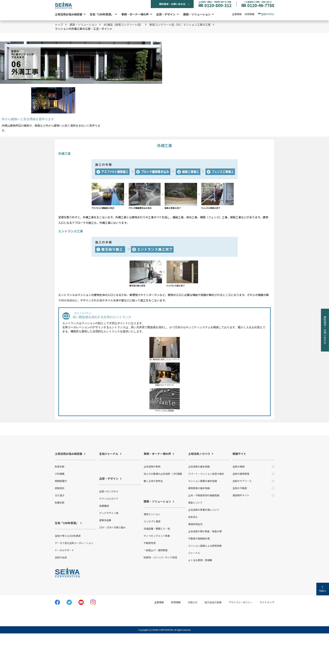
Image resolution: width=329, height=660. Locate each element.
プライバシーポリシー (241, 602)
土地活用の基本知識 (199, 466)
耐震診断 (59, 502)
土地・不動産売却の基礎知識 (203, 495)
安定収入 (193, 517)
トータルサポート (64, 550)
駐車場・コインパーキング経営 (160, 557)
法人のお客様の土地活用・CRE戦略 (163, 473)
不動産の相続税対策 (199, 538)
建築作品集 (105, 520)
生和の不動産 (240, 488)
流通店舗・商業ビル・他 (157, 528)
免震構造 (104, 505)
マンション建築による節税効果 (205, 545)
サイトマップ (267, 602)
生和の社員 (61, 557)
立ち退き (59, 495)
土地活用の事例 (152, 466)
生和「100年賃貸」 (102, 14)
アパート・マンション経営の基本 (206, 473)
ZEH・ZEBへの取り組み (112, 527)
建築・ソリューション (197, 14)
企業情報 (237, 14)
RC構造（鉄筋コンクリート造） (123, 24)
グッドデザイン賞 (108, 513)
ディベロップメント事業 (157, 535)
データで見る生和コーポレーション (74, 543)
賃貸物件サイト (241, 495)
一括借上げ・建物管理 (156, 550)
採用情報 (249, 14)
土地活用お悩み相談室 (68, 14)
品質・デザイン (165, 14)
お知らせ (192, 602)
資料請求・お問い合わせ (172, 4)
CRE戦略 (59, 473)
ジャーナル (194, 553)
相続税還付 (61, 481)
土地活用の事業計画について (203, 509)
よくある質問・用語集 (200, 560)
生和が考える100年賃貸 (68, 535)
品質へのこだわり (108, 491)
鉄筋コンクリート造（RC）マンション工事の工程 (180, 24)
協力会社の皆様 (213, 602)
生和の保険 (239, 466)
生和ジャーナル (108, 454)
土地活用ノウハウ (199, 454)
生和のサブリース (242, 481)
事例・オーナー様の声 (135, 14)
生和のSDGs (267, 14)
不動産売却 (150, 543)
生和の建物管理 (241, 473)
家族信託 (59, 488)
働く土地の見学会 (153, 481)
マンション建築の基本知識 (202, 481)
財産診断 (59, 466)
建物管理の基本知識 (199, 488)
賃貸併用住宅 (195, 524)
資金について (195, 502)
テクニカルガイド (108, 498)
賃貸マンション (152, 514)
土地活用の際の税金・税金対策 (205, 531)
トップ (59, 24)
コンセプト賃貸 (152, 521)
